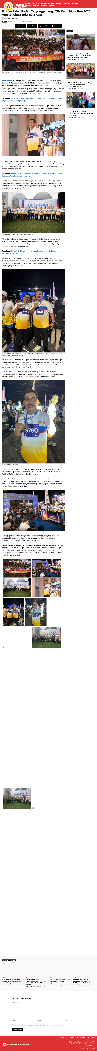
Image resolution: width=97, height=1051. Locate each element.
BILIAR (27, 977)
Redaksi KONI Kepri (12, 18)
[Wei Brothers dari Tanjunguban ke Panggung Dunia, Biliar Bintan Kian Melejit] (37, 969)
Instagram (71, 1037)
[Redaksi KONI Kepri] (3, 18)
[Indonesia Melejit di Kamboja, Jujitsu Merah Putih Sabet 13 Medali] (84, 969)
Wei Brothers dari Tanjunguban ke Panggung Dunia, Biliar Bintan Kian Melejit (36, 982)
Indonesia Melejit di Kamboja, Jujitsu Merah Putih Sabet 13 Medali (82, 981)
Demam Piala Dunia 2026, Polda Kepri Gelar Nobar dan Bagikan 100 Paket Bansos (79, 113)
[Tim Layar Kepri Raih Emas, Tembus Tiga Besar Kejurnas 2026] (60, 969)
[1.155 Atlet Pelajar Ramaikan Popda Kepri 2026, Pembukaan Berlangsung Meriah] (80, 71)
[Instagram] (67, 1037)
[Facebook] (56, 1037)
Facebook (61, 1037)
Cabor (50, 977)
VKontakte (82, 1037)
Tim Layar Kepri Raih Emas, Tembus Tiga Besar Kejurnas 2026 (59, 981)
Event (67, 52)
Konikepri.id (7, 80)
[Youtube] (88, 1037)
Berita (4, 21)
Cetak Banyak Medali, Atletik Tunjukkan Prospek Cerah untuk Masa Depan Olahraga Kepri (78, 55)
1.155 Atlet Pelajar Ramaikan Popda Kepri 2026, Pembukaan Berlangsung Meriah (79, 84)
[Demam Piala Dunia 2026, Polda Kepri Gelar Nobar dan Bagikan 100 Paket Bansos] (80, 100)
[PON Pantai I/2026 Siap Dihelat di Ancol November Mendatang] (13, 969)
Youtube (93, 1037)
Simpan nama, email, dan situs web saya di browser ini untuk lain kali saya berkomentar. (39, 1025)
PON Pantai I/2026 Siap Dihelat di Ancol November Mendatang (12, 981)
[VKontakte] (77, 1037)
